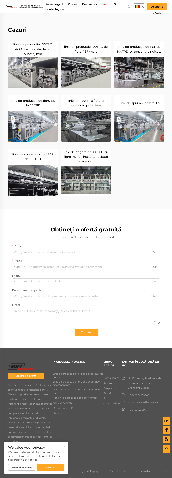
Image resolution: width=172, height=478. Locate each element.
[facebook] (166, 430)
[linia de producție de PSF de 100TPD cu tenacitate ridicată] (139, 72)
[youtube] (166, 439)
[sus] (166, 449)
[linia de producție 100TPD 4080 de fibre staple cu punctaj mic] (33, 72)
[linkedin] (166, 421)
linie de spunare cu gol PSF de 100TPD (32, 157)
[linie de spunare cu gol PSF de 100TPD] (33, 180)
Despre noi (89, 4)
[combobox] (19, 267)
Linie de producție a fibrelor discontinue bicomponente (76, 383)
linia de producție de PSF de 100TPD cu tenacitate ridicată (139, 49)
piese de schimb (62, 402)
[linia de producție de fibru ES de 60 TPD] (33, 126)
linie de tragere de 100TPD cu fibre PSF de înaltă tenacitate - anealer (86, 156)
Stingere (58, 413)
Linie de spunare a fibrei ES (139, 103)
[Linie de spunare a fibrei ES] (139, 126)
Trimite (86, 332)
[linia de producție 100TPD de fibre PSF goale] (86, 72)
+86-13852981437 (138, 409)
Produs (72, 4)
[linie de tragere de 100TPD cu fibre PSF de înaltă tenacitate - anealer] (86, 180)
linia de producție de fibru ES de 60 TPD (33, 103)
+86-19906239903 (138, 395)
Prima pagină (54, 4)
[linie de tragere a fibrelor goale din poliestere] (86, 126)
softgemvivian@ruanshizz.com (146, 402)
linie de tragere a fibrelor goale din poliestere (85, 103)
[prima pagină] (24, 6)
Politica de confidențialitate (145, 471)
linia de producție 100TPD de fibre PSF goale (86, 49)
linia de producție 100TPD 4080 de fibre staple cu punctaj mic (32, 49)
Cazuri (105, 4)
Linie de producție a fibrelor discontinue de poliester (78, 375)
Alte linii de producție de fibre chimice (75, 397)
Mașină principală (63, 408)
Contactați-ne (54, 9)
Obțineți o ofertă (157, 7)
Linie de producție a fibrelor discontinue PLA (76, 391)
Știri (116, 4)
